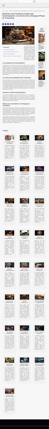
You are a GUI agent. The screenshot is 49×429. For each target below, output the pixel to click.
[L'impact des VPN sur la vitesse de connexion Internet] (39, 168)
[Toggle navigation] (3, 5)
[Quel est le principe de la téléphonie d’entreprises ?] (39, 360)
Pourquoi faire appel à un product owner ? (24, 270)
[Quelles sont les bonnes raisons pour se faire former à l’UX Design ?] (9, 168)
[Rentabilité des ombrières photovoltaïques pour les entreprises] (24, 232)
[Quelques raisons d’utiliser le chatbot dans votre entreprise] (24, 360)
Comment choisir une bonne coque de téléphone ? (10, 396)
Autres (7, 10)
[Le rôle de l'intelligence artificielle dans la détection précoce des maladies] (41, 75)
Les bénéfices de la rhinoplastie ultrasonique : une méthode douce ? (41, 46)
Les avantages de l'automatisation (8, 49)
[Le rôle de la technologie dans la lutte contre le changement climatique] (41, 56)
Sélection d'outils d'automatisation (9, 53)
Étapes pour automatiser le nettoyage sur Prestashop (12, 56)
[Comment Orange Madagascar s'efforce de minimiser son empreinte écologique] (39, 200)
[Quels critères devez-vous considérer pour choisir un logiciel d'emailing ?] (9, 200)
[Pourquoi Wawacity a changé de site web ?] (39, 297)
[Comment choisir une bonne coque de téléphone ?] (9, 391)
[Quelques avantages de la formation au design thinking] (39, 232)
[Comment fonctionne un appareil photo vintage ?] (24, 297)
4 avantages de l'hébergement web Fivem (24, 333)
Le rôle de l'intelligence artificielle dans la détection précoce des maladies (41, 83)
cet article (12, 66)
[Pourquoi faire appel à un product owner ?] (24, 264)
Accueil (3, 10)
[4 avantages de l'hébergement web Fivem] (24, 327)
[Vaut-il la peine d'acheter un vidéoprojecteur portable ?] (39, 264)
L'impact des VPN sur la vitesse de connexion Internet (39, 174)
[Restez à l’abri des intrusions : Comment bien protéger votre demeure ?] (39, 327)
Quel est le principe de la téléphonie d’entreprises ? (39, 365)
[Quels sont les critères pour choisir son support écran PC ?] (9, 360)
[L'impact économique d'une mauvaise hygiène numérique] (9, 232)
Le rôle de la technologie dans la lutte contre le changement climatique (41, 65)
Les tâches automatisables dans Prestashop (10, 51)
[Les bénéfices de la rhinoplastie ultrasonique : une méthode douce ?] (41, 38)
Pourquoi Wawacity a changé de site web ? (39, 302)
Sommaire (6, 47)
